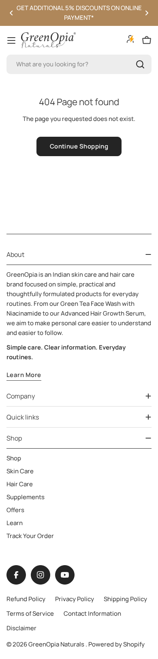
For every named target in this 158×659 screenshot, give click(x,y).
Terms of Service (30, 613)
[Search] (140, 64)
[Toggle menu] (11, 40)
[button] (11, 13)
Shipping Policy (125, 599)
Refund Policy (25, 599)
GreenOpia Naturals (56, 644)
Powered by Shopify (116, 644)
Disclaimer (21, 628)
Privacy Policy (74, 599)
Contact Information (92, 613)
